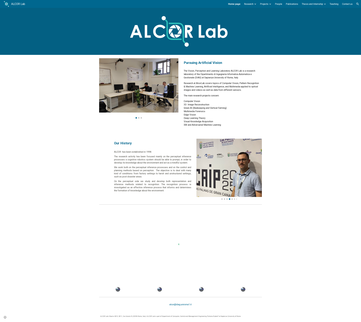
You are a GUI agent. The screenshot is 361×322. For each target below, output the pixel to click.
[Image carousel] (138, 88)
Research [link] (248, 4)
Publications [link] (292, 4)
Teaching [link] (334, 4)
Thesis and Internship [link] (312, 4)
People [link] (278, 4)
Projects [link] (264, 4)
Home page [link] (234, 4)
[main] (222, 62)
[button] (357, 4)
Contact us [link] (347, 4)
